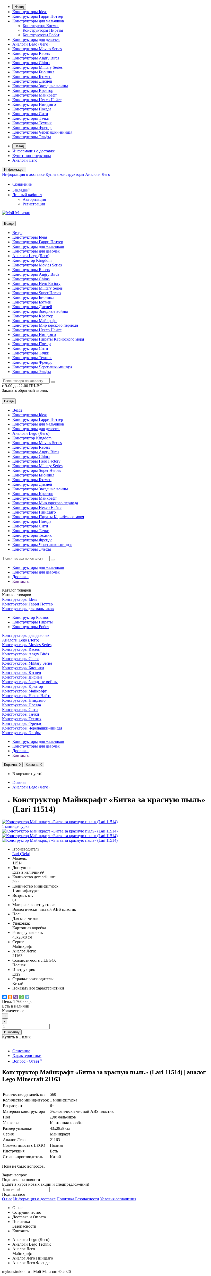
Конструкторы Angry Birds (35, 58)
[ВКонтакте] (4, 997)
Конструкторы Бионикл (33, 72)
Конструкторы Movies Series (37, 49)
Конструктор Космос (41, 25)
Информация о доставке (33, 151)
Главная (19, 782)
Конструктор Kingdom (31, 260)
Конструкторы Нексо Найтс (36, 100)
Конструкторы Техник (32, 123)
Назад (19, 7)
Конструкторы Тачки (30, 118)
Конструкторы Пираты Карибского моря (48, 339)
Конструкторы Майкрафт (34, 95)
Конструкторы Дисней (32, 81)
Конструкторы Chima (31, 62)
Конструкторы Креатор (32, 90)
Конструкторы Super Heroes (36, 293)
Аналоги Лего (24, 160)
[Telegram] (27, 997)
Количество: (13, 1011)
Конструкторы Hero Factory (36, 283)
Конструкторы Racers (31, 53)
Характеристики (26, 1055)
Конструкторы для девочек (36, 39)
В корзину (12, 1032)
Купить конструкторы (31, 155)
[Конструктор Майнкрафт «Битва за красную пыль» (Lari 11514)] (60, 831)
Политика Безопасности (78, 1199)
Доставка (20, 577)
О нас (7, 1199)
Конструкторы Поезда (31, 109)
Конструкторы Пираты (43, 30)
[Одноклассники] (10, 997)
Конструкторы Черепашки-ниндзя (42, 132)
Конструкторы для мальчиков (38, 21)
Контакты (21, 581)
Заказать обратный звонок (25, 390)
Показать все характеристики (38, 988)
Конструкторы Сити (30, 113)
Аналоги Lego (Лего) (30, 44)
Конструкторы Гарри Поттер (37, 16)
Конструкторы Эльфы (31, 137)
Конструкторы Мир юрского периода (45, 325)
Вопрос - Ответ (27, 1061)
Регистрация (34, 204)
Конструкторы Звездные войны (40, 86)
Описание (21, 1051)
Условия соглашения (118, 1199)
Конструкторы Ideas (29, 12)
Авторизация (34, 199)
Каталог (16, 595)
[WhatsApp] (21, 997)
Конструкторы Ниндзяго (34, 104)
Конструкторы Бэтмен (31, 76)
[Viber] (15, 997)
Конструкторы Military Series (37, 67)
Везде (17, 232)
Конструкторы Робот (41, 35)
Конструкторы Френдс (32, 127)
